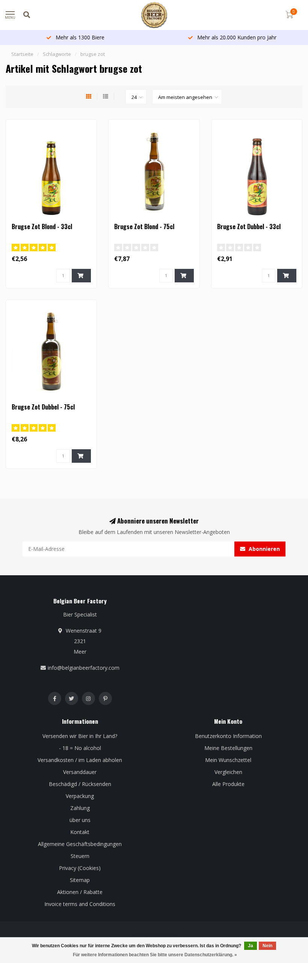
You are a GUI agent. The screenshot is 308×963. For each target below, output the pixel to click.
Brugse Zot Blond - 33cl (42, 226)
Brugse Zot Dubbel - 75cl (43, 406)
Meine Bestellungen (228, 748)
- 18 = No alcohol (80, 748)
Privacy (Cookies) (80, 868)
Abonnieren (263, 548)
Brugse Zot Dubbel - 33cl (249, 226)
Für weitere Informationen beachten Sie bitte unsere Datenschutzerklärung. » (155, 954)
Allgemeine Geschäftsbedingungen (80, 844)
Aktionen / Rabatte (80, 892)
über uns (80, 820)
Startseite (22, 54)
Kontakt (79, 832)
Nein (267, 945)
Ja (250, 945)
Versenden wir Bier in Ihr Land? (79, 736)
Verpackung (80, 796)
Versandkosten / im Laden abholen (80, 760)
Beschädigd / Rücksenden (80, 784)
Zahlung (80, 808)
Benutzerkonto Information (228, 736)
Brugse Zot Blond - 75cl (144, 226)
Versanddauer (80, 772)
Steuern (80, 856)
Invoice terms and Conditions (79, 904)
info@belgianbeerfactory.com (83, 667)
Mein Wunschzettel (228, 760)
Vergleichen (228, 772)
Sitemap (80, 880)
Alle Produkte (228, 784)
